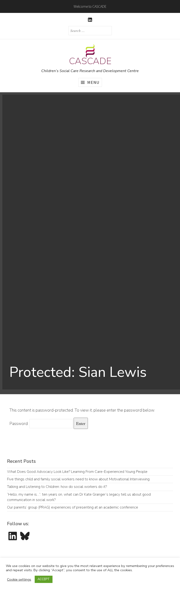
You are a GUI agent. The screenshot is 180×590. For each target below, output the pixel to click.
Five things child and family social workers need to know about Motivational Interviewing (78, 479)
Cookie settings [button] (19, 579)
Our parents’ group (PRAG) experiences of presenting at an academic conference (73, 507)
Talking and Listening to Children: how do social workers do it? (57, 486)
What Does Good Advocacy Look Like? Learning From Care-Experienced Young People (77, 471)
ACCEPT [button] (44, 579)
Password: (19, 423)
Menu (93, 82)
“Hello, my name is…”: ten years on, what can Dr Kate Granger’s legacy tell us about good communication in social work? (79, 497)
